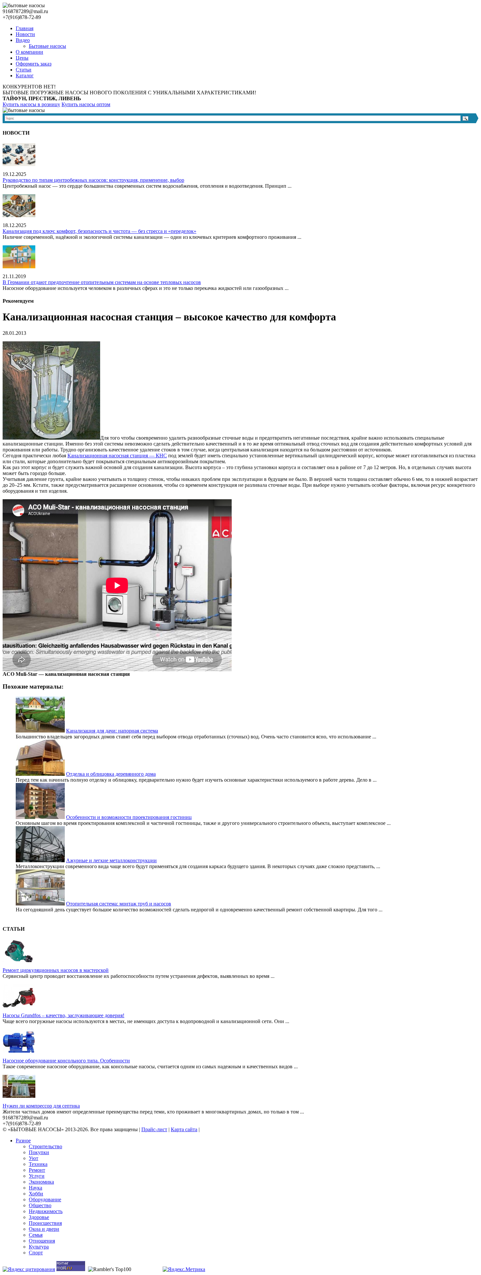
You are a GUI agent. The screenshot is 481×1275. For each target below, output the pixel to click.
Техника (38, 1164)
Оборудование (45, 1199)
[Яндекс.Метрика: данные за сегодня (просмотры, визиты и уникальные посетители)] (184, 1269)
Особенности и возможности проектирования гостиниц (129, 817)
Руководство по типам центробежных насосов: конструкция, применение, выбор (93, 180)
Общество (40, 1205)
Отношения (42, 1241)
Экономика (41, 1182)
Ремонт (37, 1170)
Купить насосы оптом (86, 104)
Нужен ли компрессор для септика (41, 1106)
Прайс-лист (154, 1129)
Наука (35, 1187)
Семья (36, 1235)
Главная (24, 28)
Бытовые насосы (47, 46)
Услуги (37, 1176)
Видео (23, 40)
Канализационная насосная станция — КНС (117, 455)
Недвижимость (45, 1211)
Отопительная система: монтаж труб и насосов (118, 903)
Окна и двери (44, 1229)
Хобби (36, 1193)
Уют (33, 1158)
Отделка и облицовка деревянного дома (111, 774)
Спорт (36, 1252)
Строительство (45, 1146)
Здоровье (39, 1217)
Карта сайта (184, 1129)
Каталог (25, 75)
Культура (39, 1246)
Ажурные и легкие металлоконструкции (111, 860)
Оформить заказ (33, 64)
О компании (29, 52)
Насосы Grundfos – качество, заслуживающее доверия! (63, 1015)
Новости (25, 34)
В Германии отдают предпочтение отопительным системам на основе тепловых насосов (102, 282)
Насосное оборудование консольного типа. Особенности (66, 1060)
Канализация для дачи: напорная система (112, 730)
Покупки (39, 1152)
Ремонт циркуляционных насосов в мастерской (56, 970)
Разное (23, 1140)
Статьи (23, 69)
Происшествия (45, 1223)
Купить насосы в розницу (31, 104)
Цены (22, 58)
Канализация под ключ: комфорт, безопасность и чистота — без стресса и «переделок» (99, 231)
